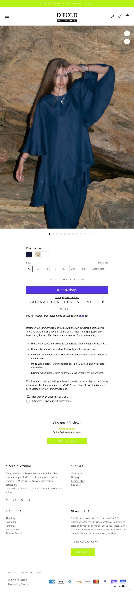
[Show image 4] (61, 234)
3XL (83, 268)
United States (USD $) (23, 572)
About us (10, 518)
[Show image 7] (73, 234)
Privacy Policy (12, 529)
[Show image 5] (65, 234)
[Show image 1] (49, 234)
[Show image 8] (77, 234)
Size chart (103, 262)
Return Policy (77, 481)
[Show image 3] (57, 234)
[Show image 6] (69, 234)
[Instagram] (14, 499)
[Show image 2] (53, 234)
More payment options (67, 297)
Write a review (67, 440)
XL (63, 268)
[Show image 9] (81, 234)
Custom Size (98, 268)
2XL (73, 268)
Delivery (75, 477)
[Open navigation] (7, 16)
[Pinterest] (22, 499)
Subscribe (83, 552)
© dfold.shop (18, 580)
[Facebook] (7, 499)
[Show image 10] (84, 234)
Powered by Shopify (18, 584)
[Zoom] (127, 33)
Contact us (76, 473)
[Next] (91, 233)
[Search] (120, 16)
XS (29, 268)
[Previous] (42, 233)
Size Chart (76, 484)
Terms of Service (14, 533)
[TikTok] (29, 499)
